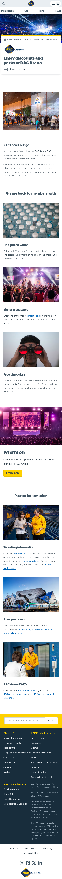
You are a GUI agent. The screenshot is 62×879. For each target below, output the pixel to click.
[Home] (31, 6)
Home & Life (9, 794)
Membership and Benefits (20, 39)
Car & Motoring (11, 789)
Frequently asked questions (17, 753)
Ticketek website (30, 561)
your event (19, 553)
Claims (34, 748)
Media (6, 772)
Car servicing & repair (42, 777)
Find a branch (10, 762)
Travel (34, 757)
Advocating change (13, 738)
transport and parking (14, 633)
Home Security (38, 772)
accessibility (25, 629)
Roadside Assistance (41, 753)
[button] (7, 10)
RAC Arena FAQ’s (26, 690)
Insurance (36, 743)
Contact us (8, 757)
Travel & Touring (11, 799)
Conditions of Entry (42, 629)
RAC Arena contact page (15, 694)
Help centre (9, 748)
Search (51, 720)
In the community (12, 743)
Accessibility (31, 853)
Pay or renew (37, 738)
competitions (33, 316)
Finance (35, 767)
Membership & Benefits (15, 804)
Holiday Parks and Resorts (44, 762)
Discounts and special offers (45, 39)
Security (47, 848)
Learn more (12, 473)
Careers (7, 767)
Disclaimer (31, 848)
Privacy (14, 848)
